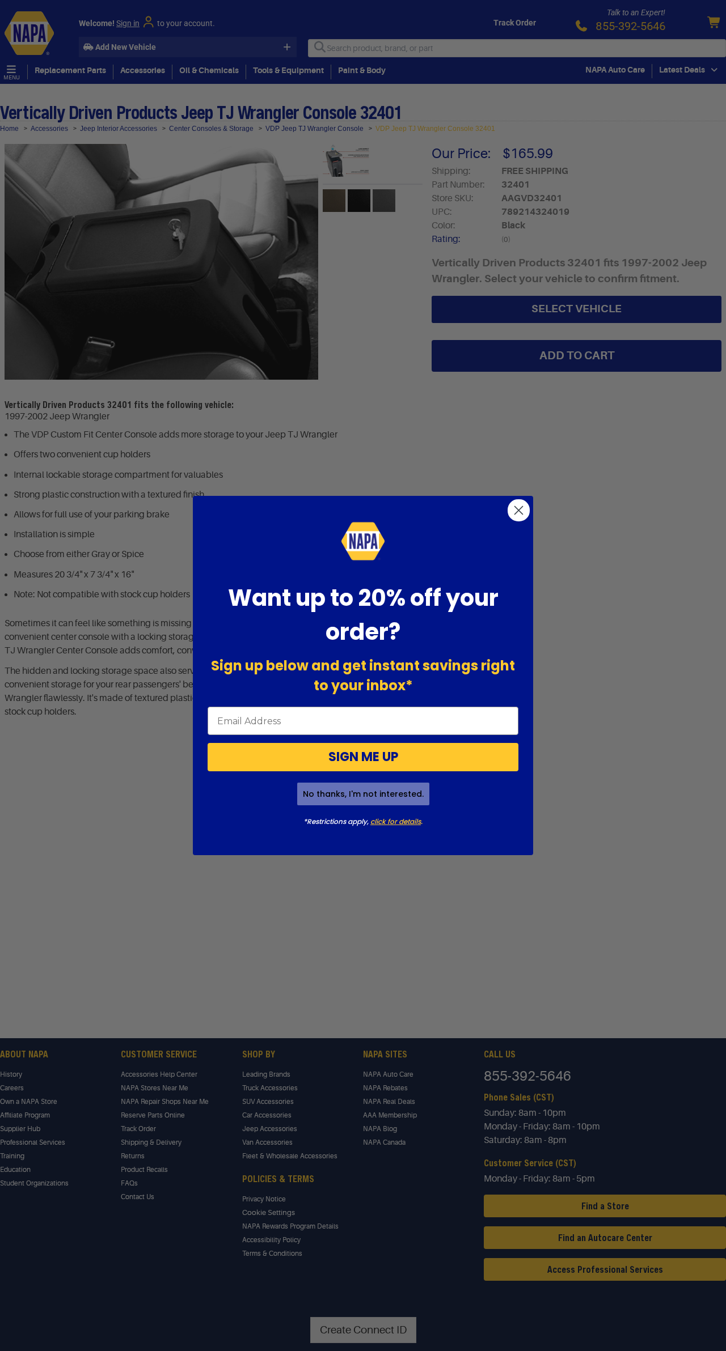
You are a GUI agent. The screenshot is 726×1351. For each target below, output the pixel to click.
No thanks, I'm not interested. (363, 794)
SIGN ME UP (363, 757)
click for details (395, 821)
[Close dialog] (519, 510)
